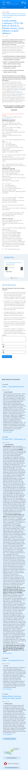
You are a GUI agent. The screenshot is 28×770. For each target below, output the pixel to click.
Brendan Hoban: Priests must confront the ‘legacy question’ (12, 697)
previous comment (10, 738)
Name (3, 344)
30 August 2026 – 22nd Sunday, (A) (13, 439)
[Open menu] (25, 3)
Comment (4, 335)
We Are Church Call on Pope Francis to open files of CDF (14, 263)
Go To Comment (7, 432)
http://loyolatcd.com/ (17, 91)
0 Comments (10, 267)
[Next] (22, 268)
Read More (9, 271)
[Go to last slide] (6, 268)
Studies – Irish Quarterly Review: (13, 386)
